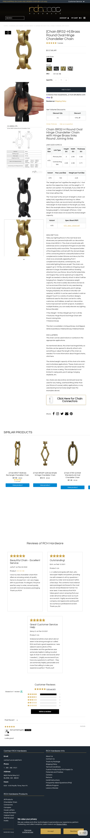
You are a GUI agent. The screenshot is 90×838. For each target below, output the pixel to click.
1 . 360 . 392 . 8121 (10, 768)
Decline (73, 831)
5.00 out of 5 (51, 689)
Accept (51, 831)
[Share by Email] (66, 414)
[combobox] (15, 18)
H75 (49, 60)
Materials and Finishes (54, 772)
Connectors (8, 805)
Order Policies (51, 124)
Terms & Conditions (53, 767)
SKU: (48, 74)
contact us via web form (13, 760)
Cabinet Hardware (11, 815)
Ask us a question (66, 124)
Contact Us (50, 759)
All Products (8, 799)
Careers (49, 775)
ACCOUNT (63, 18)
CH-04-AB (20, 571)
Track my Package (53, 761)
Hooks (6, 821)
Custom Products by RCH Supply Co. (59, 769)
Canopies (7, 807)
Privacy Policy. (61, 824)
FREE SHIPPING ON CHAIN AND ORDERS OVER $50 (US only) (25, 1)
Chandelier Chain (10, 802)
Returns (49, 777)
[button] (51, 43)
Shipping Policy (60, 101)
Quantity (49, 80)
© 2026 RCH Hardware (10, 832)
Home (6, 26)
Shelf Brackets (9, 818)
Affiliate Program (52, 785)
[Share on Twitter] (62, 414)
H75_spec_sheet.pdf (72, 225)
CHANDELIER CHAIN (16, 26)
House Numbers (10, 812)
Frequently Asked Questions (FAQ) (59, 783)
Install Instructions (53, 780)
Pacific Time (16, 786)
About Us (49, 756)
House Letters (9, 810)
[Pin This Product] (71, 414)
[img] (10, 727)
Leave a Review (52, 788)
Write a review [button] (45, 712)
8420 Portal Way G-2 (11, 775)
